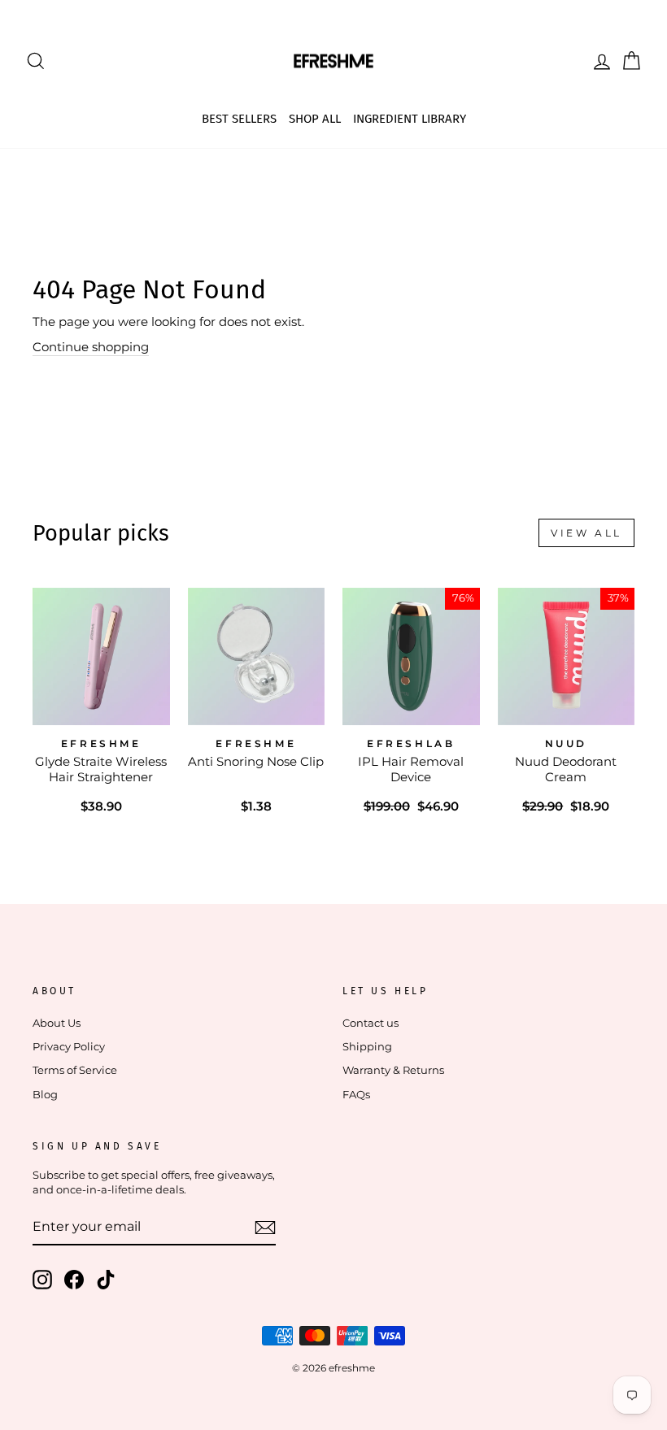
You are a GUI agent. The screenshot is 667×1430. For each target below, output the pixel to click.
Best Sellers (239, 118)
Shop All (315, 118)
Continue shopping (91, 346)
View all (586, 533)
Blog (45, 1095)
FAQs (356, 1095)
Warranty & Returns (393, 1070)
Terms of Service (75, 1070)
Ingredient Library (409, 118)
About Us (57, 1023)
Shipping (367, 1047)
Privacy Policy (69, 1047)
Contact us (370, 1023)
